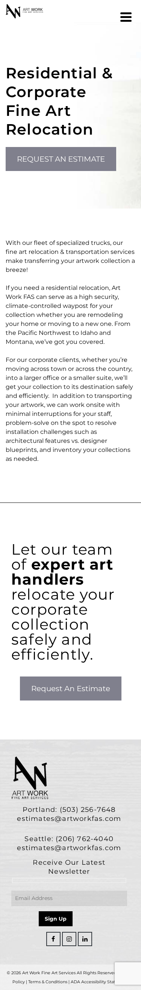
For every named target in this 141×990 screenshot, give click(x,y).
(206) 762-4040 (85, 839)
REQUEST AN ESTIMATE (61, 159)
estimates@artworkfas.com (69, 818)
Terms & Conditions (47, 981)
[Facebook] (53, 939)
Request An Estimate (70, 688)
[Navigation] (126, 17)
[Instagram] (69, 939)
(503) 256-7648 (88, 810)
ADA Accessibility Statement (100, 981)
